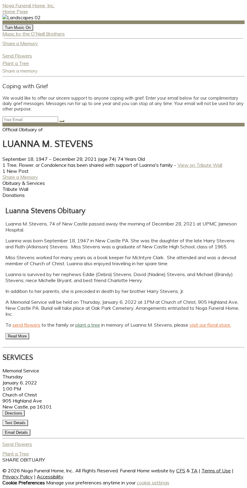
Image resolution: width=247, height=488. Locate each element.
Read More (17, 336)
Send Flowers (17, 56)
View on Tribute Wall (199, 165)
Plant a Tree (15, 63)
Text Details (15, 423)
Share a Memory (20, 43)
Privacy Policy (17, 477)
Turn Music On (18, 27)
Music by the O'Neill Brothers (33, 34)
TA (194, 471)
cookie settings (153, 483)
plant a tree (87, 325)
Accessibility (50, 477)
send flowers (26, 325)
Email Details (16, 432)
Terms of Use (216, 471)
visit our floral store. (210, 325)
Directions (13, 413)
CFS (180, 471)
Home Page (15, 11)
